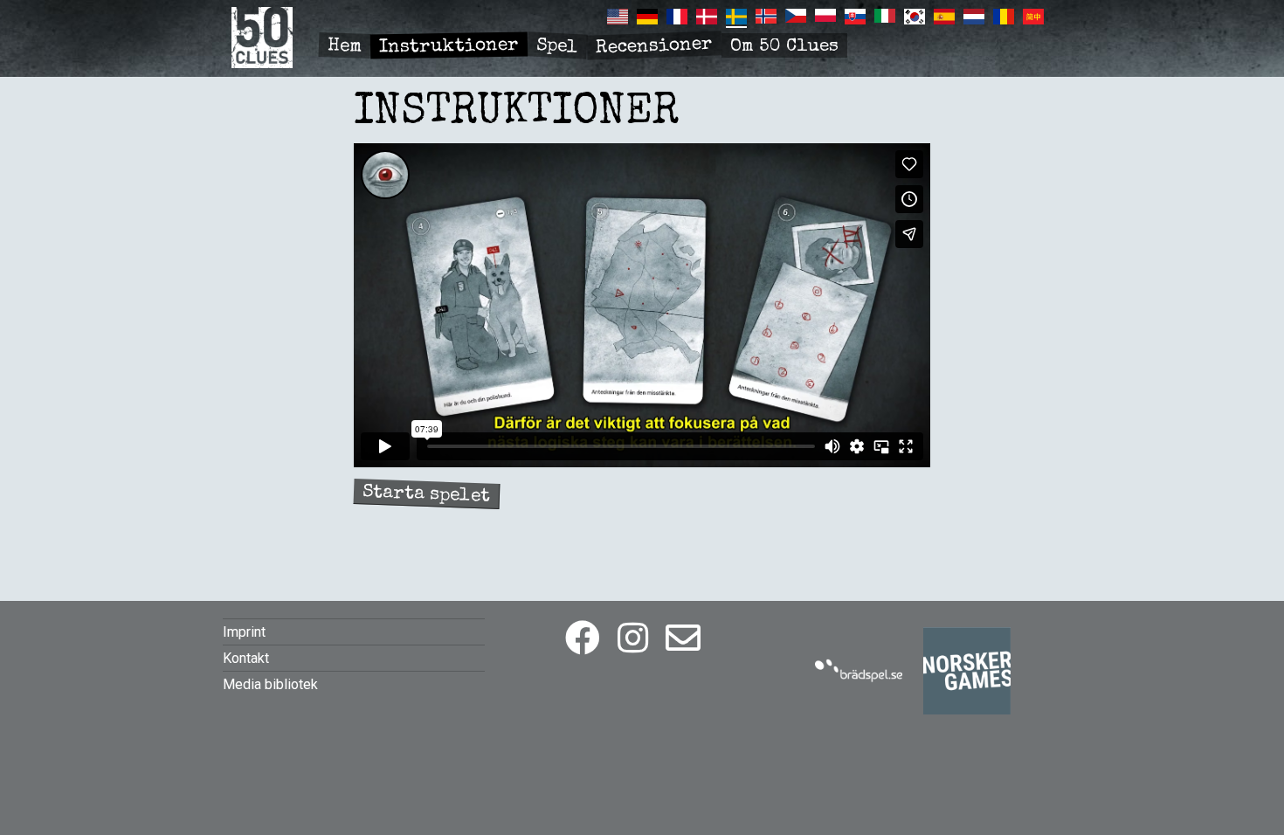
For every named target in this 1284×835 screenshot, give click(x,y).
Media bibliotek (270, 684)
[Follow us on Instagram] (633, 638)
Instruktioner (449, 47)
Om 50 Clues (784, 47)
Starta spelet (426, 494)
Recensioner (655, 47)
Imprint (244, 632)
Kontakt (246, 658)
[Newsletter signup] (683, 638)
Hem (345, 46)
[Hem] (262, 63)
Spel (556, 47)
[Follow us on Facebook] (582, 638)
